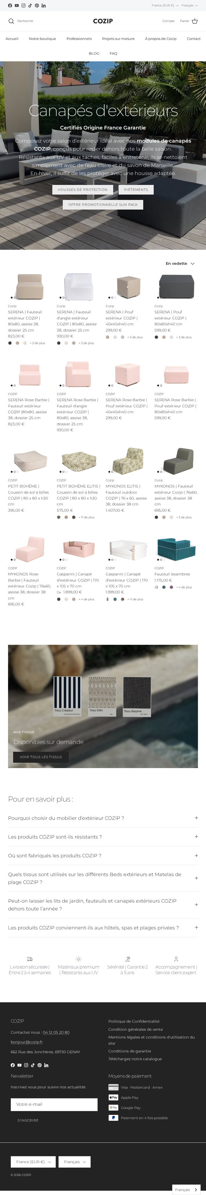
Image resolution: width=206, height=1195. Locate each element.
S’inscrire (28, 1120)
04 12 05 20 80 (56, 1032)
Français (182, 1189)
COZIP (26, 1175)
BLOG (94, 53)
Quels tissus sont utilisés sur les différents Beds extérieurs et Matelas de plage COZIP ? (94, 878)
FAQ (113, 53)
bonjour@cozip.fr (27, 1042)
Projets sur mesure (118, 38)
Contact (194, 38)
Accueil (12, 38)
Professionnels (79, 38)
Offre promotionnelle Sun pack (103, 205)
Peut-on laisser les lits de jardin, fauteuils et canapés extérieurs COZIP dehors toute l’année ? (92, 905)
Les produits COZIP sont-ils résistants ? (55, 837)
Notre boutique (42, 38)
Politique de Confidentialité (133, 1021)
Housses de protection (83, 190)
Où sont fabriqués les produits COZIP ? (54, 855)
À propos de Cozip (160, 38)
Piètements (136, 190)
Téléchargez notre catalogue (135, 1058)
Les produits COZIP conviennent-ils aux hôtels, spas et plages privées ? (93, 928)
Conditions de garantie (129, 1051)
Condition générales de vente (135, 1029)
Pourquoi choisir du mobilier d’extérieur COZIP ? (66, 818)
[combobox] (186, 1190)
